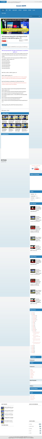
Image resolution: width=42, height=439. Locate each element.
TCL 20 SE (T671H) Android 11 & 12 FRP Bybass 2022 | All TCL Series (18, 122)
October (34, 318)
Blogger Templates (11, 437)
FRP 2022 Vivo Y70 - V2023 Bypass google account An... (36, 340)
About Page (32, 396)
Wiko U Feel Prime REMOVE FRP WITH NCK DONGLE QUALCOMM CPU (35, 209)
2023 (33, 312)
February (34, 329)
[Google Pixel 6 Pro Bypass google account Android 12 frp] (25, 117)
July (33, 322)
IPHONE (31, 373)
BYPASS (8, 110)
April (34, 326)
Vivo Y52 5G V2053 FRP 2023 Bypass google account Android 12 (11, 122)
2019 (33, 348)
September (34, 319)
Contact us (32, 399)
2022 (33, 314)
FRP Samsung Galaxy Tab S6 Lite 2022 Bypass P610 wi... (37, 343)
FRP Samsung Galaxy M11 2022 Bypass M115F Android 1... (36, 333)
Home (31, 369)
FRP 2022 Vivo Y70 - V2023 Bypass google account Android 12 (11, 130)
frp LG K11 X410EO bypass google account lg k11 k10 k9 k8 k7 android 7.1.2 (24, 130)
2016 (33, 352)
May (33, 325)
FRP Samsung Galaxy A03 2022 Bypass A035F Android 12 (4, 130)
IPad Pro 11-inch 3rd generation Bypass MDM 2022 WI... (36, 336)
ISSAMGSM (31, 437)
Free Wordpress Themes (22, 437)
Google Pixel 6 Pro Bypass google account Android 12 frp (25, 122)
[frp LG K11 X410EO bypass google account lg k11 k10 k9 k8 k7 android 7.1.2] (25, 125)
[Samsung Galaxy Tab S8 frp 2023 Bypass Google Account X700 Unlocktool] (18, 125)
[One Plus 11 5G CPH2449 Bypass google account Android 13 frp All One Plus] (5, 117)
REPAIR (31, 370)
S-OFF (30, 433)
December (34, 315)
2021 (33, 345)
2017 (33, 351)
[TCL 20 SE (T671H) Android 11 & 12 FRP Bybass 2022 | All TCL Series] (18, 117)
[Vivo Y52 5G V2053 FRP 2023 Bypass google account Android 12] (11, 117)
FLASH (34, 10)
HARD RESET (34, 196)
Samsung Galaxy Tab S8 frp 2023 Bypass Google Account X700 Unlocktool (17, 130)
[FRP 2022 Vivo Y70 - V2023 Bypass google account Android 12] (11, 125)
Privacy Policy (32, 398)
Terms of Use (32, 395)
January (34, 330)
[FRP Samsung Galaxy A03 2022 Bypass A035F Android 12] (5, 125)
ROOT (30, 430)
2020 (33, 347)
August (34, 321)
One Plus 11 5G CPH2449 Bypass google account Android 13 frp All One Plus (14, 2)
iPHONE (30, 428)
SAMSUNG (32, 374)
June (33, 323)
